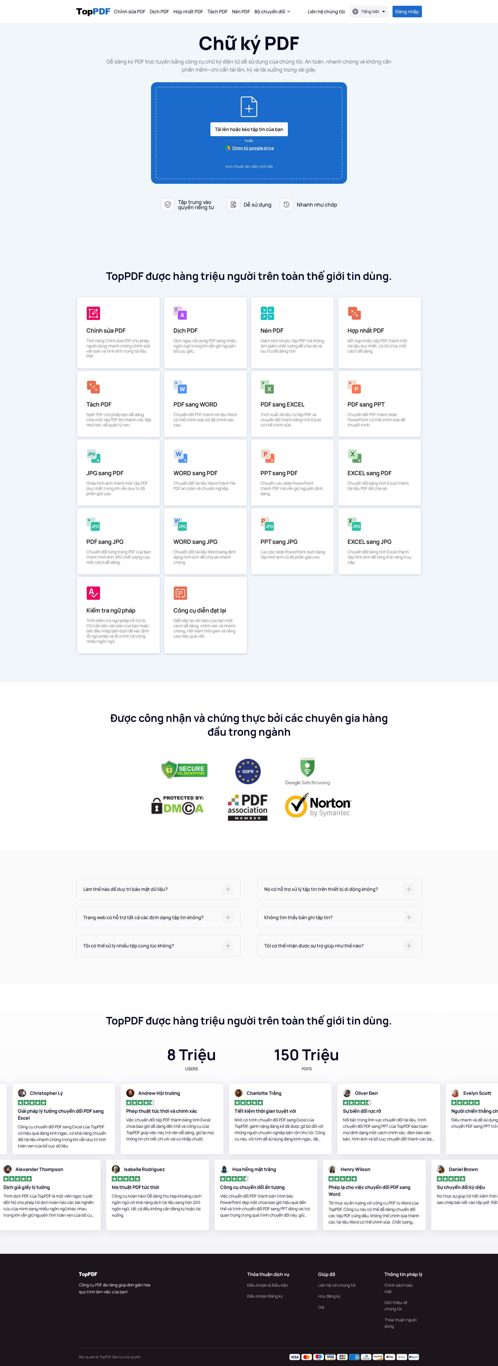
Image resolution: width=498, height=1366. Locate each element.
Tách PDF (217, 11)
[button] (158, 889)
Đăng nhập (407, 11)
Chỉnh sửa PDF (129, 11)
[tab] (158, 889)
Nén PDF (241, 11)
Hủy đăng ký (329, 1296)
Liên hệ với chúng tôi (337, 1285)
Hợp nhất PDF (188, 11)
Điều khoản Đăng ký (265, 1296)
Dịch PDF (159, 11)
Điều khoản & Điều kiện (267, 1285)
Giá (321, 1307)
